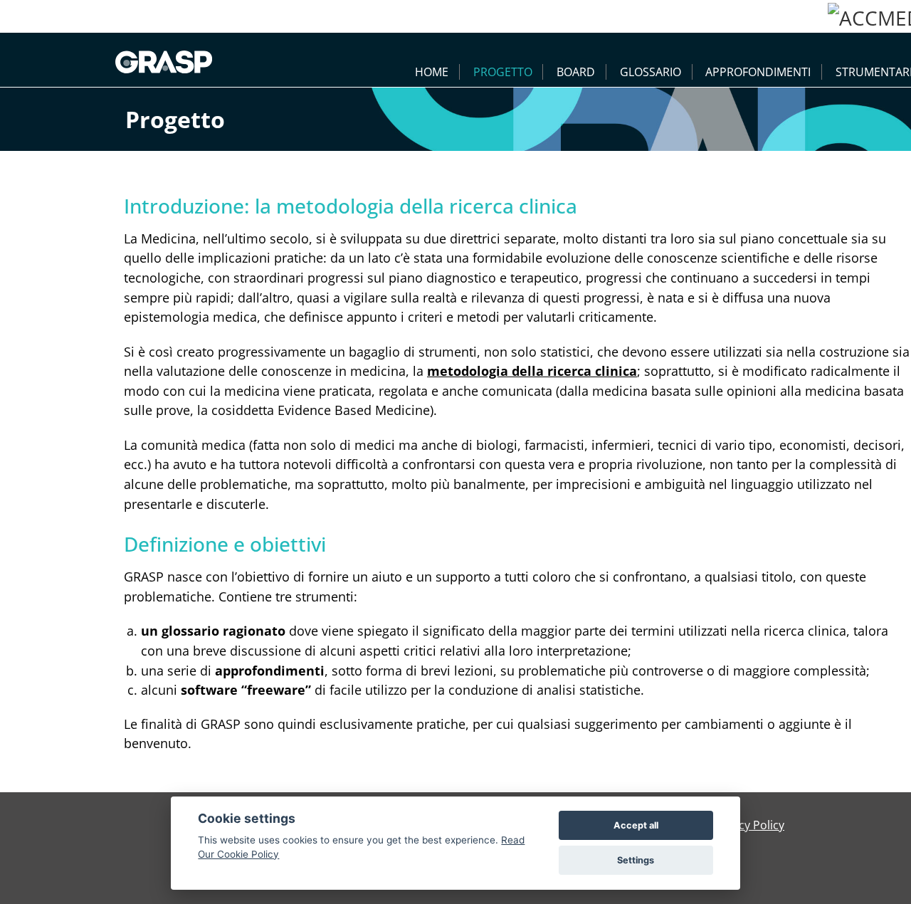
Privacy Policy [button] (748, 825)
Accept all (636, 825)
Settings (635, 860)
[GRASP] (163, 59)
